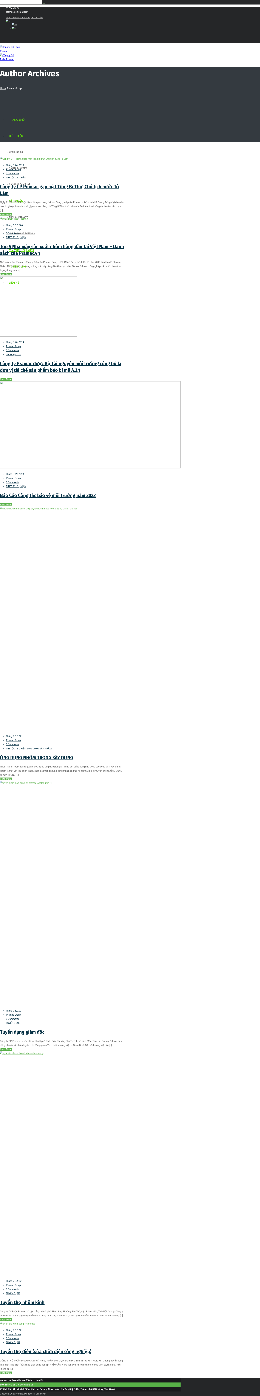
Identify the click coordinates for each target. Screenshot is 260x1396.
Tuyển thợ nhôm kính (22, 1302)
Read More (6, 214)
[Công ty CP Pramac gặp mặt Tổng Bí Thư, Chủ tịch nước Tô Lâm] (34, 158)
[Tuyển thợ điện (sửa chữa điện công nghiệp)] (17, 1323)
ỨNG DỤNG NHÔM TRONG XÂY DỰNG (36, 757)
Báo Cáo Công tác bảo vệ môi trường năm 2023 (48, 495)
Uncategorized (13, 354)
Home (3, 88)
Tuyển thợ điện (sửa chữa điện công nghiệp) (45, 1351)
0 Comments (12, 173)
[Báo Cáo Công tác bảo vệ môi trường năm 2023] (90, 467)
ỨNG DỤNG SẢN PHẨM (39, 748)
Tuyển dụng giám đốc (22, 1032)
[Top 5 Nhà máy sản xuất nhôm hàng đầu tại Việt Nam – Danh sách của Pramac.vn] (14, 218)
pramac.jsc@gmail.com (12, 1380)
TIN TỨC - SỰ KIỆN (16, 177)
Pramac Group (13, 169)
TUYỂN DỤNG (13, 1023)
